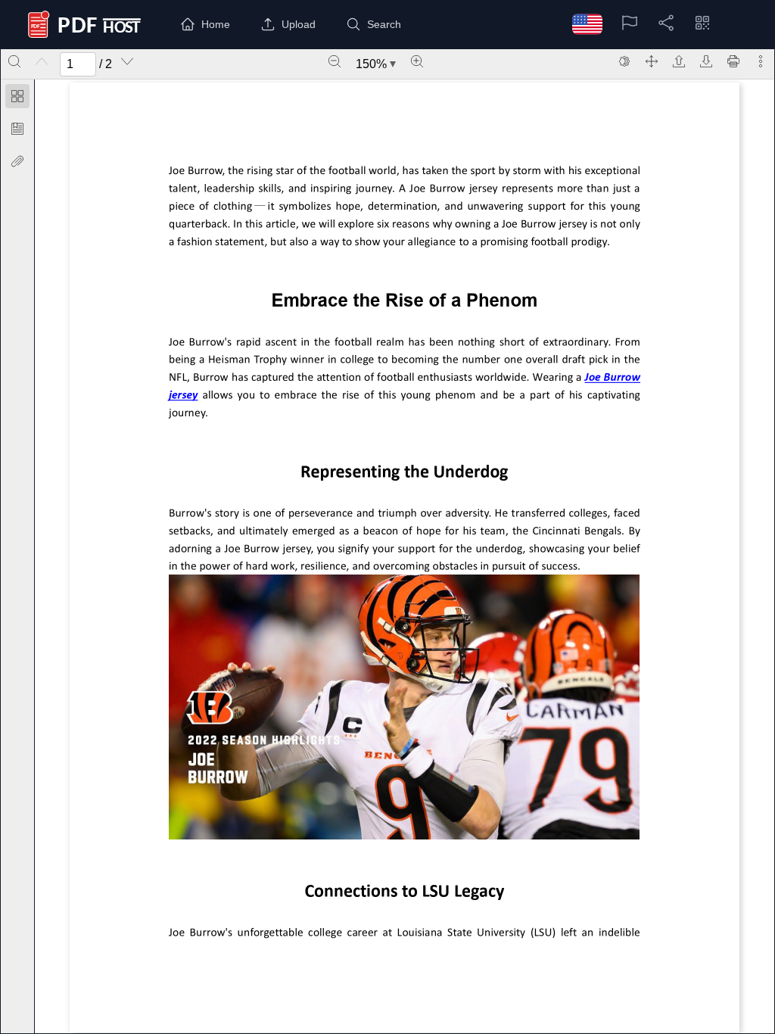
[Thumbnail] (17, 96)
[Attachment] (17, 161)
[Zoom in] (417, 61)
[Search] (14, 61)
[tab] (17, 99)
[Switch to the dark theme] (624, 61)
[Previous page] (42, 61)
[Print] (733, 61)
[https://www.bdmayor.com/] (614, 376)
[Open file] (679, 61)
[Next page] (127, 61)
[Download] (706, 61)
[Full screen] (652, 61)
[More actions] (761, 61)
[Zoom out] (334, 61)
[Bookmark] (17, 129)
